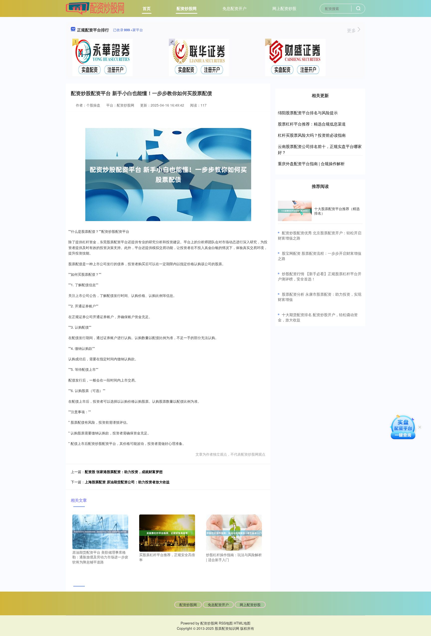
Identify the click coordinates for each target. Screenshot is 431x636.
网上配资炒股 (284, 8)
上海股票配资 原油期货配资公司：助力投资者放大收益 (127, 481)
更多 (352, 30)
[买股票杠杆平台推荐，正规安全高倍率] (167, 532)
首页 (147, 8)
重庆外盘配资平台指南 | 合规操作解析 (311, 163)
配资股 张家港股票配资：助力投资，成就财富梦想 (124, 471)
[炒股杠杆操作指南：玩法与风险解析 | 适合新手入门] (234, 532)
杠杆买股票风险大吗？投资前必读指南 (312, 135)
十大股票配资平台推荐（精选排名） (337, 211)
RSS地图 (226, 623)
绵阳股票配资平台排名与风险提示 (308, 113)
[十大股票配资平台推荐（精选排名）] (295, 211)
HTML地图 (242, 623)
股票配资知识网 (227, 628)
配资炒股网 (187, 8)
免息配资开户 (234, 8)
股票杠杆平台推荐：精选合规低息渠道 (312, 124)
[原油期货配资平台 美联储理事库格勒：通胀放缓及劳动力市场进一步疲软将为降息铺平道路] (100, 531)
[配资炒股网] (95, 7)
